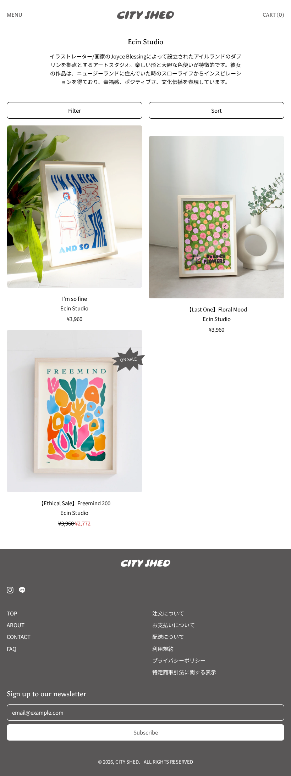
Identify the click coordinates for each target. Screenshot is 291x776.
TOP (12, 613)
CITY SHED (127, 761)
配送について (168, 636)
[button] (74, 110)
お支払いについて (173, 625)
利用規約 (163, 648)
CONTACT (19, 636)
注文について (168, 613)
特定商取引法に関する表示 (184, 672)
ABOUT (15, 625)
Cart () (273, 16)
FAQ (11, 648)
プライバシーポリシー (178, 660)
